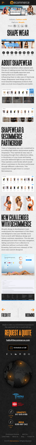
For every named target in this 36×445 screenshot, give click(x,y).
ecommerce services (12, 434)
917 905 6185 (21, 414)
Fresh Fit (6, 314)
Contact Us (30, 436)
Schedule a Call (20, 348)
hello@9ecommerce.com (18, 340)
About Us (15, 436)
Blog (22, 436)
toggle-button (3, 3)
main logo (20, 2)
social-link (7, 354)
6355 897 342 (21, 424)
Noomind (30, 314)
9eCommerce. (14, 441)
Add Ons (25, 434)
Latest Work (5, 436)
